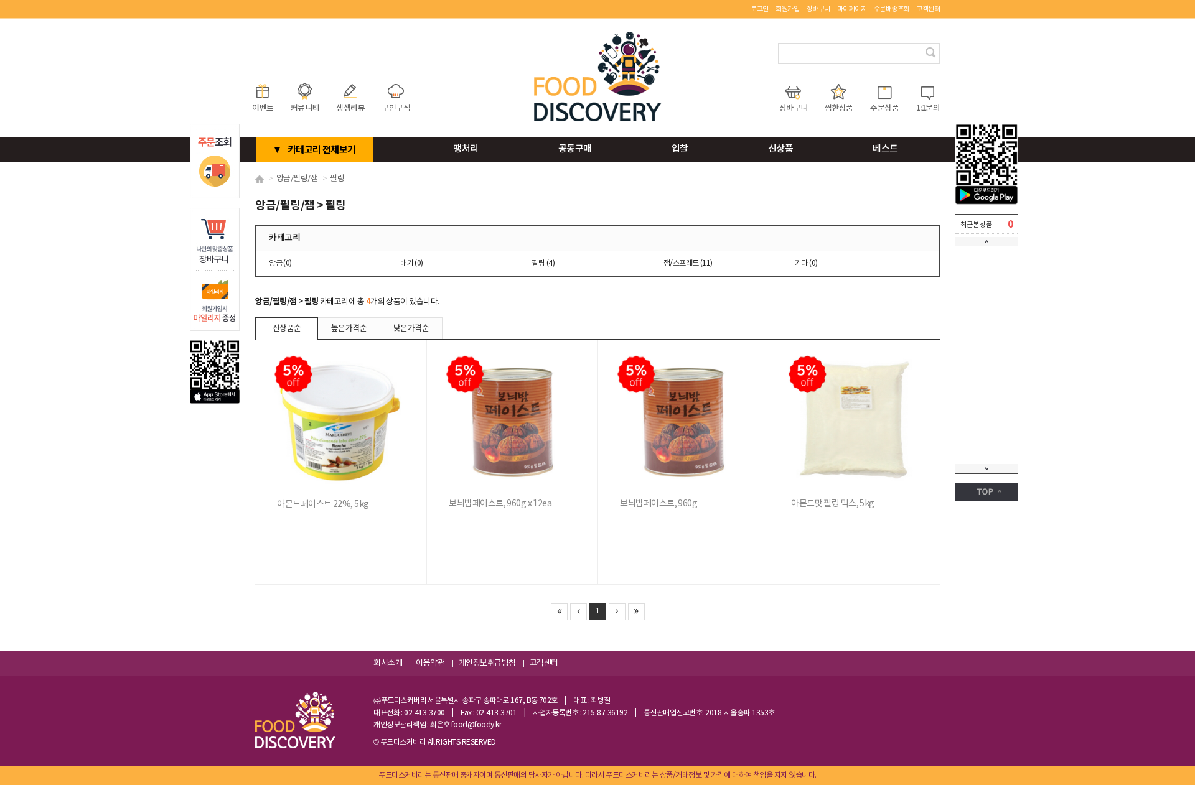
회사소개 (387, 663)
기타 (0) (806, 263)
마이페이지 (852, 9)
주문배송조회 (891, 9)
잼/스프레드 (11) (688, 263)
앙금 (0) (280, 263)
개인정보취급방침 (487, 663)
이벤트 (263, 108)
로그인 (760, 9)
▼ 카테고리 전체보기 (314, 150)
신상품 (781, 149)
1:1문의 (928, 108)
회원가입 (787, 9)
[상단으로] (986, 492)
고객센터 (928, 9)
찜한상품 (839, 108)
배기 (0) (411, 263)
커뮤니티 (305, 108)
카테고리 (284, 238)
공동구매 (575, 149)
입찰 (680, 149)
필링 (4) (543, 263)
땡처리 (466, 149)
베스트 (885, 149)
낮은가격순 (411, 328)
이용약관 (430, 663)
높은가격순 (349, 328)
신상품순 (287, 328)
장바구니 (818, 9)
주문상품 (884, 108)
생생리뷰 (350, 108)
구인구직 (396, 108)
